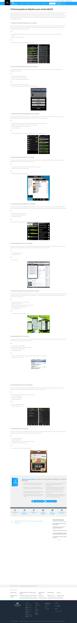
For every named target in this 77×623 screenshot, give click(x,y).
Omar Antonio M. (31, 521)
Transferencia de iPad (33, 597)
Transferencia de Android (41, 593)
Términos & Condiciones (48, 621)
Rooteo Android (51, 592)
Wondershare (26, 621)
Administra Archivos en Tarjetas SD (62, 513)
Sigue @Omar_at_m (18, 522)
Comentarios (44, 3)
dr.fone (46, 607)
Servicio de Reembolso (37, 614)
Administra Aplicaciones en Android (52, 513)
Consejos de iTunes (60, 595)
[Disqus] (30, 539)
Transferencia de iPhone (24, 597)
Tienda (58, 0)
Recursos (36, 612)
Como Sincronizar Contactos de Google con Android (59, 537)
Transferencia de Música (24, 595)
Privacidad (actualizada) (55, 621)
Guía (33, 3)
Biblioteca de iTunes (51, 595)
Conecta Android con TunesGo (15, 513)
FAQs (36, 606)
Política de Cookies (62, 621)
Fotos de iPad (40, 595)
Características (28, 3)
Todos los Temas (13, 592)
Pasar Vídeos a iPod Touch (28, 610)
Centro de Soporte (68, 0)
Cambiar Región (15, 621)
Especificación (38, 3)
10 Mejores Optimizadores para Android (60, 530)
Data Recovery (47, 608)
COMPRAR (59, 3)
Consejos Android (39, 521)
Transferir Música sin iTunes (28, 605)
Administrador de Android (13, 596)
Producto (22, 3)
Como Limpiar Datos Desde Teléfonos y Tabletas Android (59, 524)
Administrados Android (28, 479)
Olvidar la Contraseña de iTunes (28, 614)
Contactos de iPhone (33, 595)
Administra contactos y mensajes (33, 513)
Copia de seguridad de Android (24, 593)
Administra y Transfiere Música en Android (24, 513)
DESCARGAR (52, 3)
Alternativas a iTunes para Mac (28, 616)
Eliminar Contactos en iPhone (28, 607)
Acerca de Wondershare (41, 621)
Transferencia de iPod (42, 597)
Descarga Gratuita (39, 501)
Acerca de (62, 0)
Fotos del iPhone (60, 597)
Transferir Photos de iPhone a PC (28, 612)
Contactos (36, 610)
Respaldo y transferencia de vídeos (43, 513)
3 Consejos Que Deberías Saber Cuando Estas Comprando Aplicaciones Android (59, 534)
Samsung (58, 592)
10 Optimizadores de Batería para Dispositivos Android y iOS (58, 527)
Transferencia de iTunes (52, 597)
